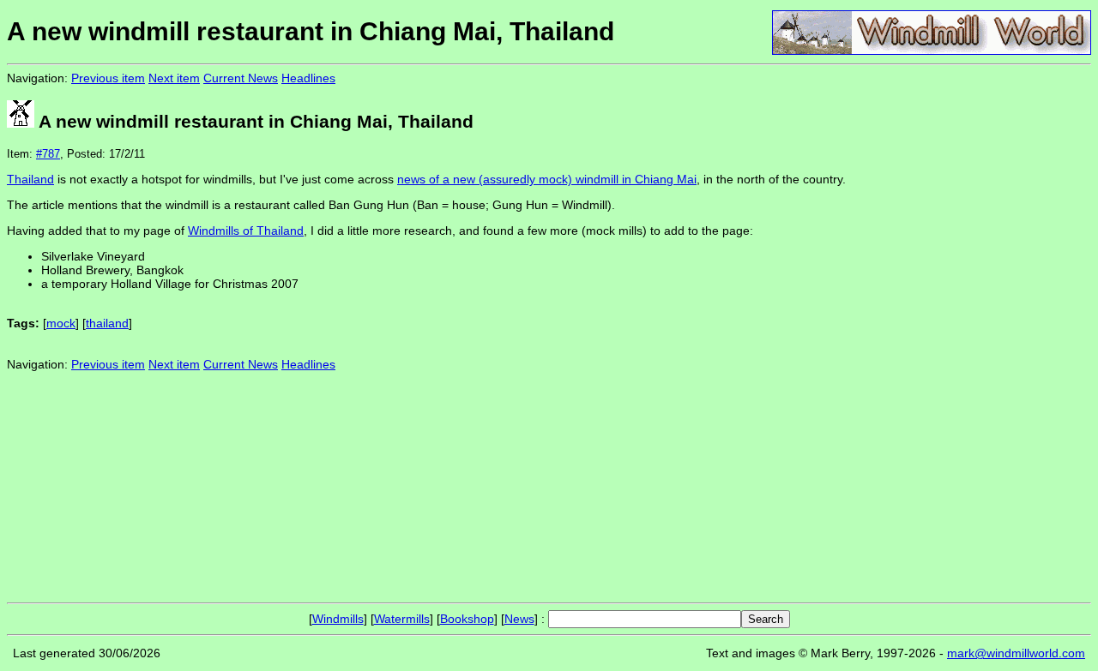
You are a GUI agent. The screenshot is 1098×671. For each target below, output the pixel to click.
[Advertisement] (1033, 332)
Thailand (30, 179)
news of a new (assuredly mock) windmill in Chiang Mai (547, 179)
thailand (107, 323)
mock (60, 323)
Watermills (402, 619)
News (519, 619)
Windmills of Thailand (246, 230)
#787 (48, 153)
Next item (174, 78)
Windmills (338, 619)
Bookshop (467, 619)
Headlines (308, 78)
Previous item (108, 78)
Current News (240, 78)
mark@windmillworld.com (1016, 653)
